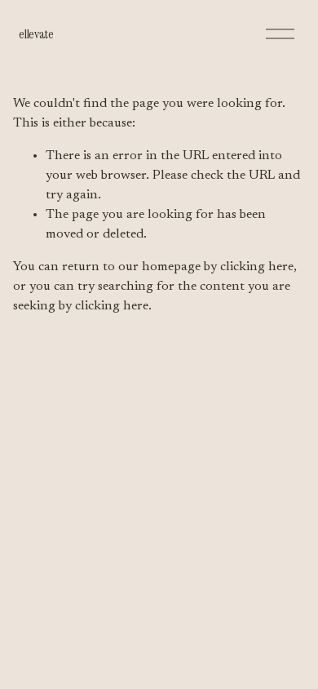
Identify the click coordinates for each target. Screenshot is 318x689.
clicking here (257, 266)
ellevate (36, 33)
